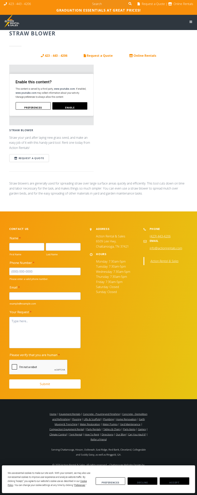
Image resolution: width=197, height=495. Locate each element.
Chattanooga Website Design (125, 465)
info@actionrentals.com (166, 248)
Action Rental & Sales (164, 261)
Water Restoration (90, 424)
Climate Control (58, 434)
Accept (174, 482)
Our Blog (121, 434)
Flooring (76, 419)
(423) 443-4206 (160, 236)
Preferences (110, 482)
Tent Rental (75, 434)
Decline (142, 482)
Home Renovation (126, 419)
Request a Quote (99, 55)
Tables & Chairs (112, 429)
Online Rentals (144, 55)
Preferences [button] (79, 485)
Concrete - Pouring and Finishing (101, 414)
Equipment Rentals (69, 414)
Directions (107, 434)
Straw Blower (21, 130)
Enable (70, 107)
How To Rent (92, 434)
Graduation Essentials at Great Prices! (98, 10)
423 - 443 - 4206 (19, 4)
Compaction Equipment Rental (66, 429)
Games (142, 429)
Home (53, 414)
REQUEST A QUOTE (31, 158)
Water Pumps (110, 424)
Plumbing (108, 419)
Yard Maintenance (130, 424)
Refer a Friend (99, 439)
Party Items (129, 429)
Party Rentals (93, 429)
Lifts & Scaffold (92, 419)
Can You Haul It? (137, 434)
